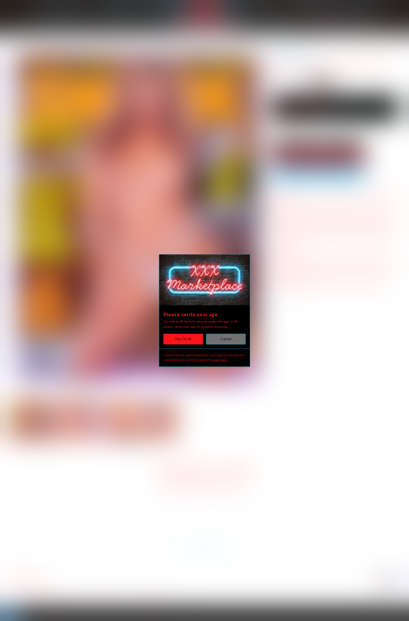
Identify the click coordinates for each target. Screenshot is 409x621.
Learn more (219, 359)
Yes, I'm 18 (183, 339)
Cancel (225, 339)
